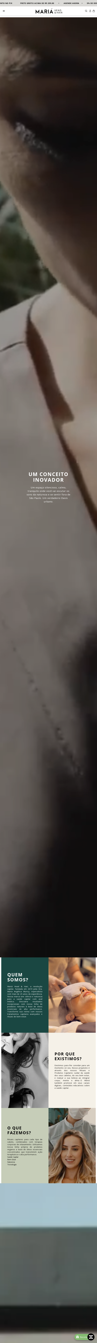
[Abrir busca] (86, 11)
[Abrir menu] (17, 11)
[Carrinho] (49, 10)
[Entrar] (90, 11)
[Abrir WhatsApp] (6, 1336)
